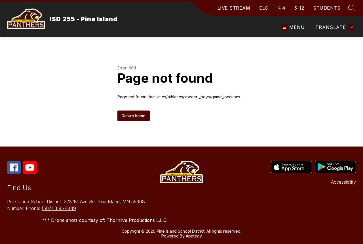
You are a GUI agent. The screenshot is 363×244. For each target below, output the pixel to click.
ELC (263, 8)
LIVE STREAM (234, 8)
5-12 (299, 8)
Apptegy (194, 236)
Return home (133, 115)
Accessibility (343, 182)
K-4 (281, 8)
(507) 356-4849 (59, 208)
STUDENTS (326, 8)
